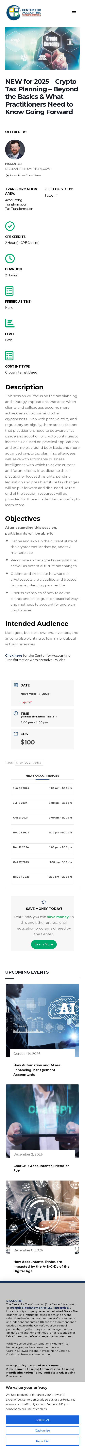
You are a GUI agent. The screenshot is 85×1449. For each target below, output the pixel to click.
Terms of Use (37, 1365)
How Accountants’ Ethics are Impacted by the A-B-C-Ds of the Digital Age (41, 1266)
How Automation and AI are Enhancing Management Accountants (36, 1069)
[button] (74, 12)
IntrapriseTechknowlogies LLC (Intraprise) (39, 1307)
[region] (42, 1415)
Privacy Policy (16, 1365)
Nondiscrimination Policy (24, 1372)
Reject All (42, 1441)
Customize (42, 1430)
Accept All (42, 1420)
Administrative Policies (56, 1369)
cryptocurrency (29, 762)
